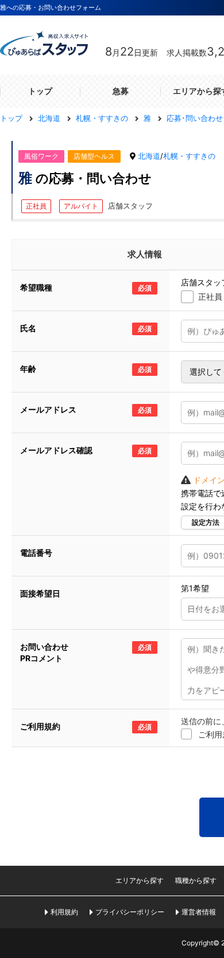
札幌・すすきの (189, 155)
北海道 (149, 155)
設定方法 (205, 522)
